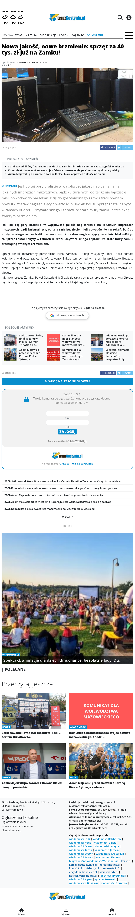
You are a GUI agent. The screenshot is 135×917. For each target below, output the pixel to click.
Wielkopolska (110, 861)
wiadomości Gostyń (81, 853)
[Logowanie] (112, 910)
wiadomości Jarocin (107, 850)
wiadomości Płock (80, 842)
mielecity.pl (92, 868)
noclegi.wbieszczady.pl (83, 875)
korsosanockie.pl (110, 864)
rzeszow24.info (111, 868)
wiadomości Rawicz (81, 857)
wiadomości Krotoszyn (110, 853)
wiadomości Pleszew (108, 857)
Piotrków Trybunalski (113, 875)
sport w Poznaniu (105, 879)
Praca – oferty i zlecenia (17, 826)
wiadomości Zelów (80, 846)
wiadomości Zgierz (105, 842)
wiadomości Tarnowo (114, 883)
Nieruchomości (11, 830)
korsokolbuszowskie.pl (83, 864)
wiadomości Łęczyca (106, 846)
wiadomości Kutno (80, 850)
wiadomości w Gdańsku (83, 883)
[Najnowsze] (66, 910)
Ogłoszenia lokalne (14, 822)
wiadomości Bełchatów (107, 839)
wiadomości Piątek (80, 879)
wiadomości (94, 861)
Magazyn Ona (77, 861)
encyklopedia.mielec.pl (83, 872)
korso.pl (126, 861)
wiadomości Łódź (79, 839)
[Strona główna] (21, 910)
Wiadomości (9, 186)
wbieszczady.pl (109, 872)
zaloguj (67, 431)
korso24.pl (75, 868)
